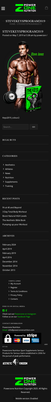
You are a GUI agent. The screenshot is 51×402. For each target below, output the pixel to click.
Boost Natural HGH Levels (14, 216)
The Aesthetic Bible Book (13, 220)
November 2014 (9, 265)
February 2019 (9, 253)
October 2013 (8, 270)
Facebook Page (23, 316)
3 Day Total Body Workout (14, 211)
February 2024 (9, 244)
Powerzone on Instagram (25, 314)
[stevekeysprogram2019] (24, 77)
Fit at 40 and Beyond (11, 207)
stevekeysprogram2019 (22, 31)
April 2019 (7, 249)
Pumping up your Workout (14, 224)
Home (12, 24)
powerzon (41, 35)
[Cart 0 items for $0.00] (45, 8)
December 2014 (9, 261)
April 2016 (7, 257)
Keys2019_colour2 (10, 117)
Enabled (34, 398)
